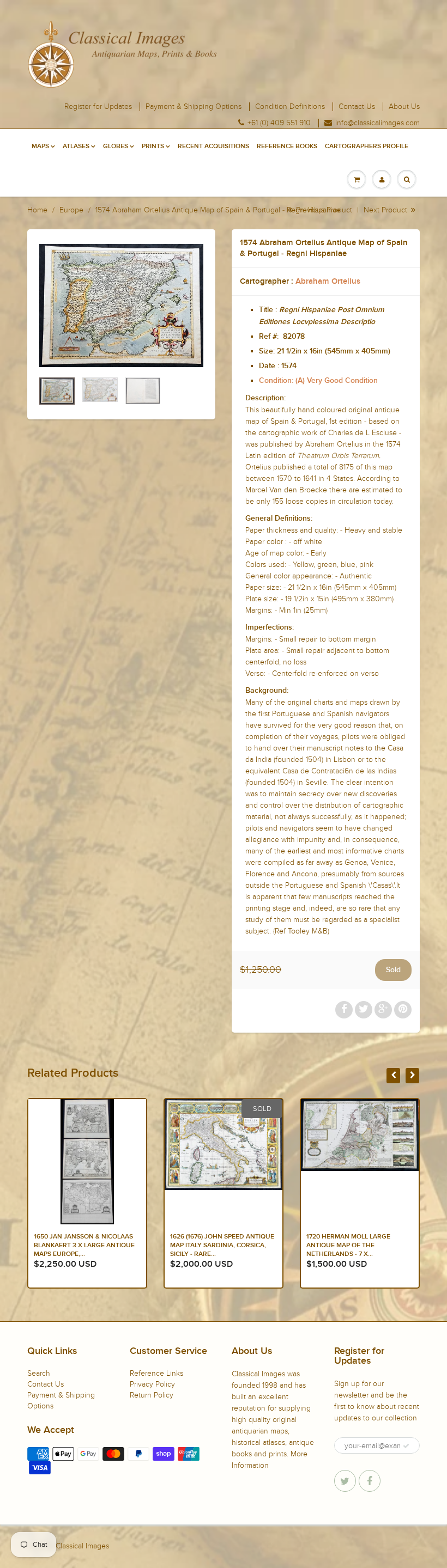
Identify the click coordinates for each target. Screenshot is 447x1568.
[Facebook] (369, 1481)
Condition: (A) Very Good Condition (318, 381)
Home (37, 210)
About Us (404, 106)
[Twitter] (345, 1481)
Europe (71, 210)
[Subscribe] (406, 1446)
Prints (153, 146)
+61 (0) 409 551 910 (279, 123)
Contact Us (357, 106)
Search (38, 1373)
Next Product (386, 210)
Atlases (76, 146)
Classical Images (82, 1546)
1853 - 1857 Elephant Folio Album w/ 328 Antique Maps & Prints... (356, 1246)
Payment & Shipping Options (193, 106)
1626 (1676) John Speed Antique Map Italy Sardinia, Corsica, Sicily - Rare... (86, 1246)
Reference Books (287, 146)
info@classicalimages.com (377, 123)
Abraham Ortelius (327, 281)
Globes (115, 146)
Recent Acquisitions (213, 146)
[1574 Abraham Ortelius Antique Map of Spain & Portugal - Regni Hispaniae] (121, 305)
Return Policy (151, 1395)
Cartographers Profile (366, 146)
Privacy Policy (152, 1384)
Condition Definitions (290, 106)
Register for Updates (98, 106)
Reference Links (156, 1373)
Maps (40, 146)
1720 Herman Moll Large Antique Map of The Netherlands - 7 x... (212, 1246)
